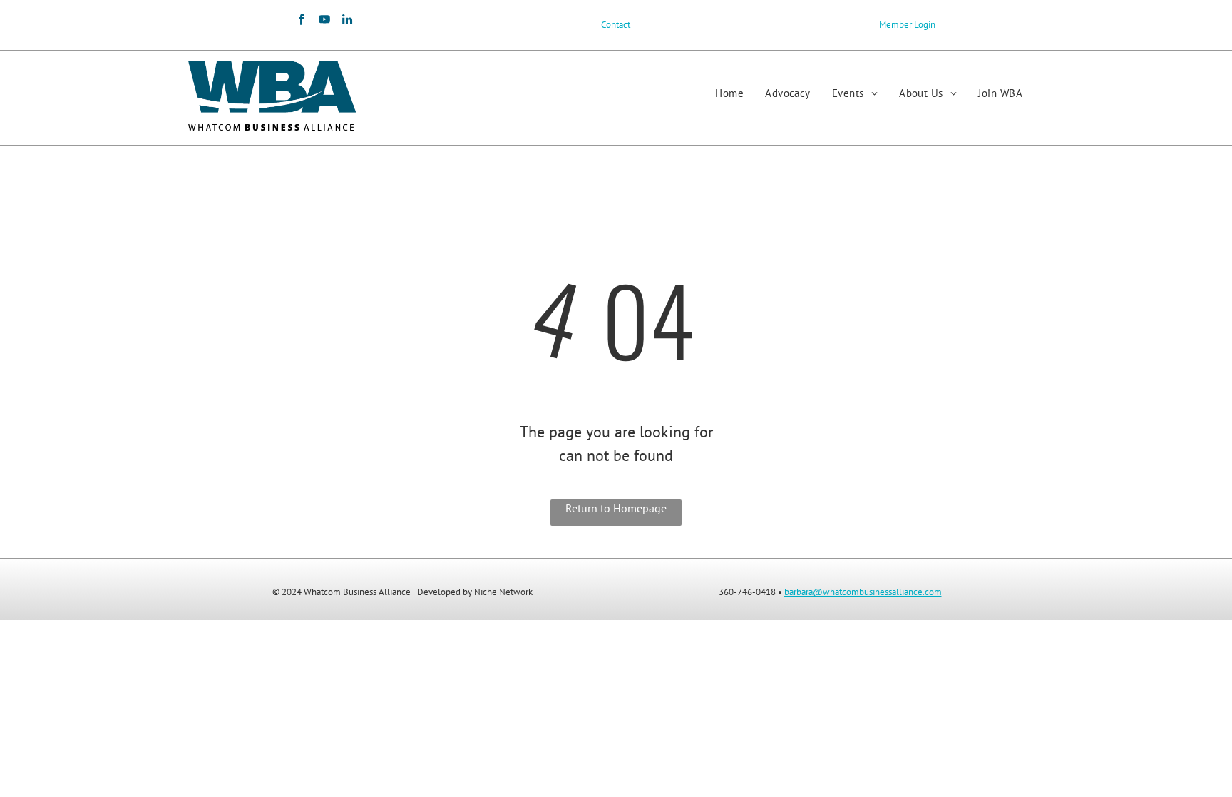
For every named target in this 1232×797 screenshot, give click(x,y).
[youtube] (324, 21)
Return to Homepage (616, 508)
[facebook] (301, 21)
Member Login (907, 25)
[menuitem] (729, 94)
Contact (615, 25)
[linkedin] (347, 21)
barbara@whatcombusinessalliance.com (863, 592)
